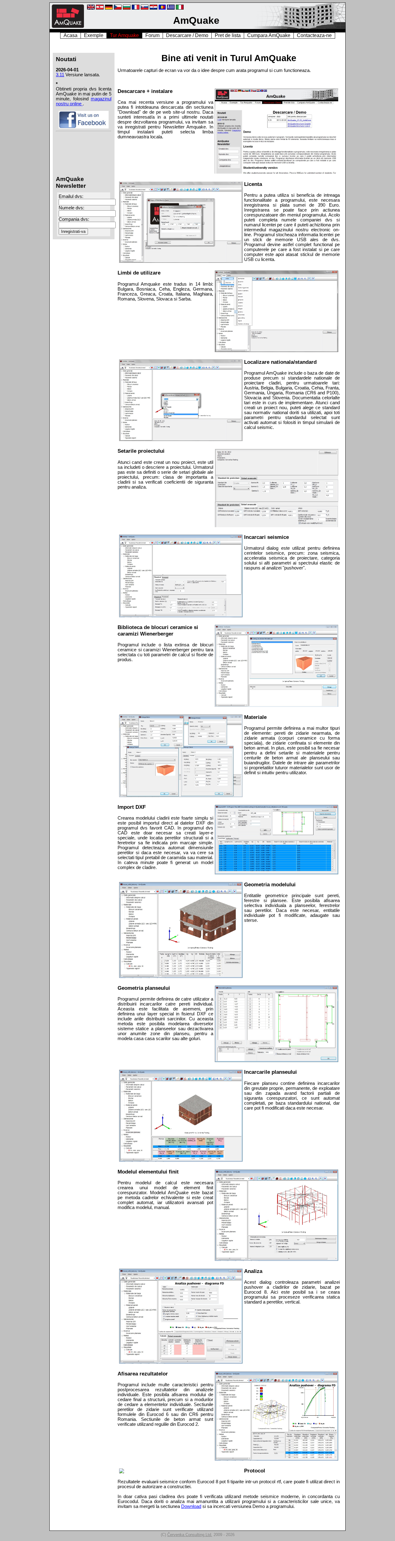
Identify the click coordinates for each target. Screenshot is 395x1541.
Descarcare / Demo (187, 35)
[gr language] (170, 8)
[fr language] (135, 8)
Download (191, 1506)
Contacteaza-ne (314, 35)
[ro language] (162, 8)
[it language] (179, 8)
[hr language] (153, 8)
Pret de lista (228, 35)
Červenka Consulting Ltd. (189, 1534)
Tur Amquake (124, 35)
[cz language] (117, 8)
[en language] (90, 8)
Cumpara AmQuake (268, 35)
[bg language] (126, 8)
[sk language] (144, 8)
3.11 (60, 74)
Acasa (70, 35)
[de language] (99, 8)
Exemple (93, 35)
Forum (152, 35)
